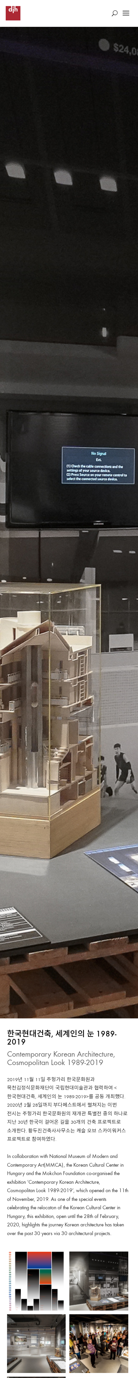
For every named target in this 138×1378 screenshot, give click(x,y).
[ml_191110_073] (98, 1343)
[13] (98, 1281)
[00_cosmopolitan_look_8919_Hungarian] (36, 1281)
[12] (36, 1343)
